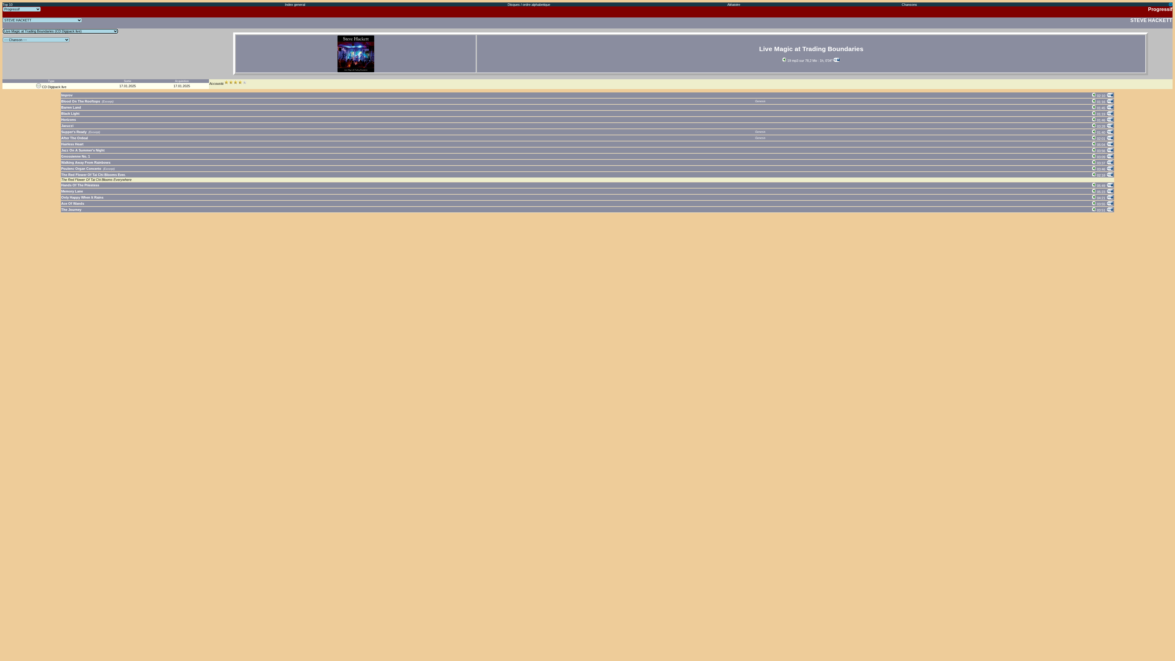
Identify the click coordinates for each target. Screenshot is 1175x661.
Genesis (760, 101)
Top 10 (7, 4)
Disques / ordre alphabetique (529, 4)
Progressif (1160, 9)
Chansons (909, 4)
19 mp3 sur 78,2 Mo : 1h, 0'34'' (809, 60)
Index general (295, 4)
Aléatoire (733, 4)
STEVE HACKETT (1151, 20)
